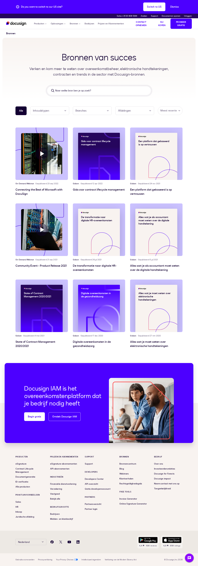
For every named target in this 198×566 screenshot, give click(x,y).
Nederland (24, 542)
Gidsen (76, 183)
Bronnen (74, 23)
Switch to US (154, 7)
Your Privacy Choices (64, 559)
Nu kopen (162, 24)
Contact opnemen (141, 24)
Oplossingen (57, 23)
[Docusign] (16, 24)
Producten (39, 23)
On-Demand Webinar (24, 183)
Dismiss (174, 7)
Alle (21, 110)
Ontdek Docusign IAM (64, 416)
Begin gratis (34, 416)
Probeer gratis (181, 24)
